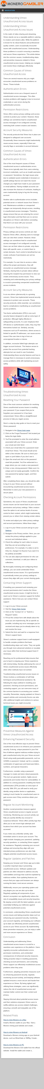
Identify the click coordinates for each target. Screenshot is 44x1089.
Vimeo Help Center (19, 609)
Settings (8, 530)
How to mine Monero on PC (13, 1045)
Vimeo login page (23, 430)
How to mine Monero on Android (15, 1032)
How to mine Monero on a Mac (14, 1020)
